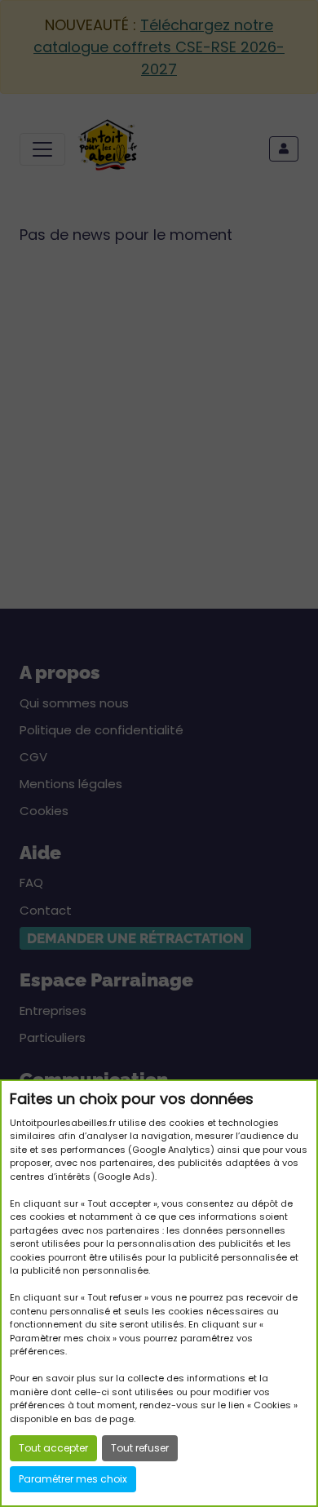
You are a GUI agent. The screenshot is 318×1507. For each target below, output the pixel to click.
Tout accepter (53, 1448)
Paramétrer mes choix (73, 1479)
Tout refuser (140, 1448)
